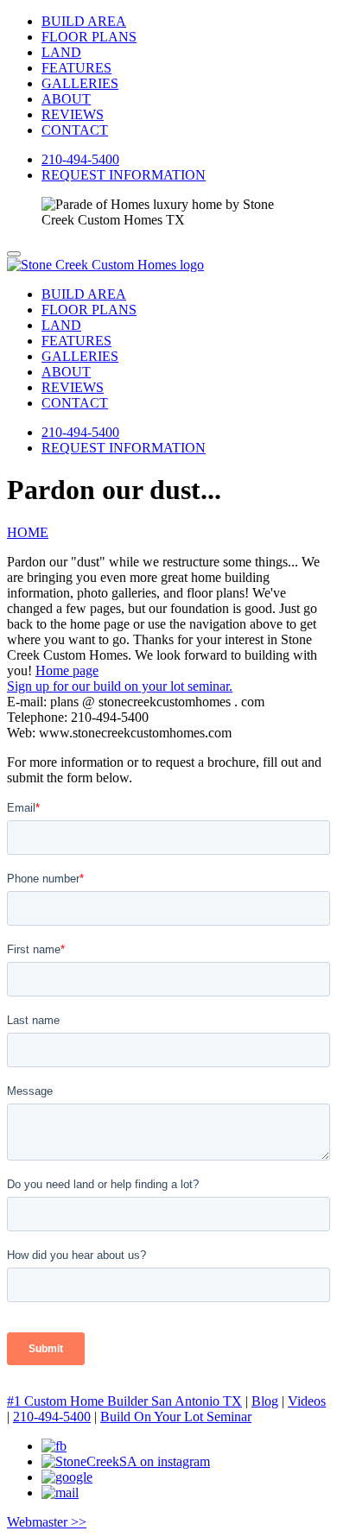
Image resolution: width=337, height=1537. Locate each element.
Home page (67, 670)
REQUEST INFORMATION (123, 175)
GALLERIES (79, 83)
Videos (307, 1401)
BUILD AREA (83, 21)
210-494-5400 (80, 159)
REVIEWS (72, 114)
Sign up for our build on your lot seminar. (119, 686)
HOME (27, 532)
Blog (264, 1401)
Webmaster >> (46, 1522)
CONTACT (74, 130)
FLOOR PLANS (89, 36)
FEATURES (76, 67)
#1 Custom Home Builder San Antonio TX (124, 1401)
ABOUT (66, 99)
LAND (61, 52)
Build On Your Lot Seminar (175, 1416)
